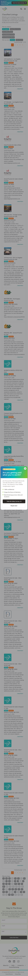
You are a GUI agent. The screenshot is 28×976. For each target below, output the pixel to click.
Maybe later (14, 506)
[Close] (25, 468)
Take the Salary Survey (13, 501)
